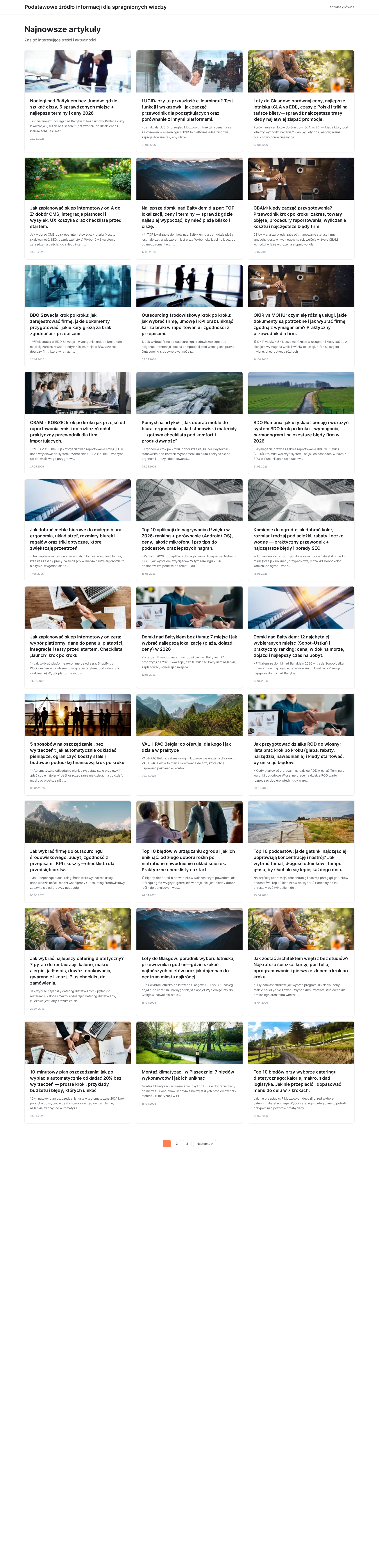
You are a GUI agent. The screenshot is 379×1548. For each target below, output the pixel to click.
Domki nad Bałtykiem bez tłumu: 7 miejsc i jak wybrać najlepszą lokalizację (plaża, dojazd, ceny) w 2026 (189, 643)
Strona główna (342, 7)
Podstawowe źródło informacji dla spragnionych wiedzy (96, 7)
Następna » (205, 1143)
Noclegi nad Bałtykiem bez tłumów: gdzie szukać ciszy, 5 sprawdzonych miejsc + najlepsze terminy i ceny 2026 (73, 107)
